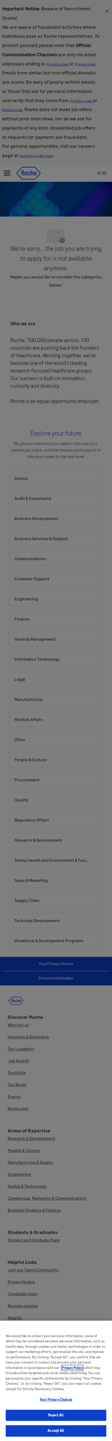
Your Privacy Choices (56, 1399)
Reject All (56, 1415)
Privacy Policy (72, 1367)
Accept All (56, 1430)
